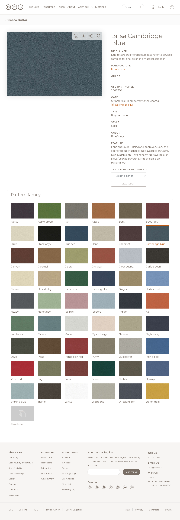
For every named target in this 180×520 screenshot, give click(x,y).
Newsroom (14, 495)
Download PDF (124, 104)
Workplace (46, 457)
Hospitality (46, 473)
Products (33, 7)
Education (46, 468)
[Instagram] (90, 487)
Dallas (65, 468)
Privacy (139, 509)
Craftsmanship (16, 473)
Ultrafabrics (118, 69)
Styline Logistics (74, 509)
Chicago (66, 462)
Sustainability (15, 468)
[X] (111, 487)
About (71, 7)
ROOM (36, 509)
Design (11, 478)
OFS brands (98, 7)
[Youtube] (125, 487)
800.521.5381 (154, 457)
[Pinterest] (118, 487)
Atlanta (66, 457)
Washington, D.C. (71, 489)
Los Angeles (68, 478)
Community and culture (20, 462)
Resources (48, 7)
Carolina (23, 509)
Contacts (13, 489)
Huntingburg (69, 473)
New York (67, 484)
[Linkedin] (104, 487)
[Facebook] (97, 487)
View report (129, 184)
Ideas (61, 7)
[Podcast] (132, 487)
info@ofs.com (155, 467)
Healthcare (46, 462)
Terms (126, 509)
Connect (83, 7)
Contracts (154, 509)
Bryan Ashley (53, 509)
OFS (10, 509)
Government (47, 478)
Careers (12, 484)
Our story (13, 457)
